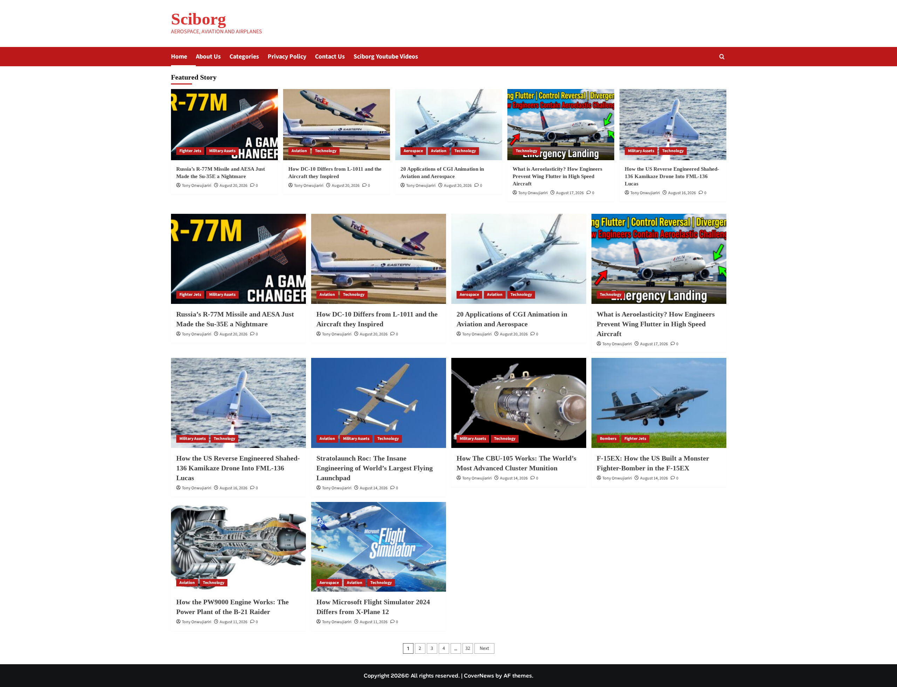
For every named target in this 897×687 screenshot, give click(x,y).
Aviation (299, 151)
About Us (208, 56)
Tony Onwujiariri (196, 186)
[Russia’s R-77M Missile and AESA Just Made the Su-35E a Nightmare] (224, 124)
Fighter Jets (190, 151)
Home (179, 56)
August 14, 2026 (374, 488)
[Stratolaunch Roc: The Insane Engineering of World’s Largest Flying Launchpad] (378, 403)
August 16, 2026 (682, 193)
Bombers (608, 439)
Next (484, 648)
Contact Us (330, 56)
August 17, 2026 (570, 193)
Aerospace (413, 151)
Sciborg (198, 18)
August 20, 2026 (233, 186)
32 (467, 648)
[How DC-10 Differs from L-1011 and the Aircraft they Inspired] (336, 124)
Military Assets (222, 151)
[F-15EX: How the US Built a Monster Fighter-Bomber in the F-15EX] (658, 403)
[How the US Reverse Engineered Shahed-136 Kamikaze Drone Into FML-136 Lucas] (672, 124)
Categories (244, 56)
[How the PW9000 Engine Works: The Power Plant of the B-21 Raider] (238, 547)
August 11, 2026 (233, 622)
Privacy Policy (287, 56)
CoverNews (479, 675)
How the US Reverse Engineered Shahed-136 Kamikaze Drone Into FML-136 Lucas (672, 176)
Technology (325, 151)
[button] (722, 56)
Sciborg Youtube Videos (386, 56)
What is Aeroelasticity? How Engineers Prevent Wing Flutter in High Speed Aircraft (557, 176)
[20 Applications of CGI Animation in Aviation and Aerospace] (448, 124)
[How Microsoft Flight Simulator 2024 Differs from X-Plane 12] (378, 547)
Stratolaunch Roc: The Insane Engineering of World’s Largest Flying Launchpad (374, 468)
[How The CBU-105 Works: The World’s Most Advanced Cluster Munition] (518, 403)
